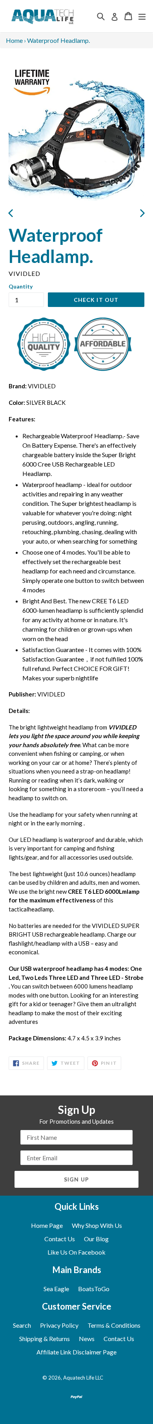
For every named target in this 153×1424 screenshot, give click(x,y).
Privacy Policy (59, 1325)
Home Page (47, 1225)
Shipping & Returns (44, 1338)
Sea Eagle (56, 1288)
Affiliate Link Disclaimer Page (76, 1352)
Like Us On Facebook (76, 1252)
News (87, 1338)
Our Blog (96, 1238)
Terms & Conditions (113, 1325)
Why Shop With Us (97, 1225)
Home (14, 40)
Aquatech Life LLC (83, 1377)
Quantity (21, 286)
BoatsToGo (93, 1288)
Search (22, 1325)
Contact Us (59, 1238)
